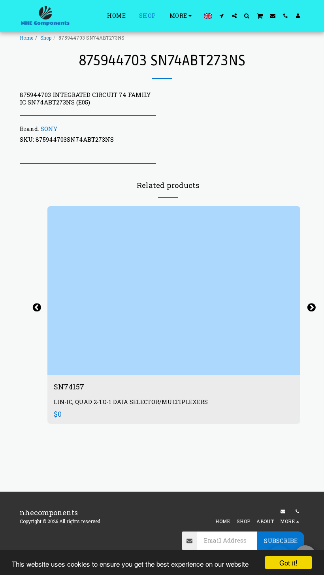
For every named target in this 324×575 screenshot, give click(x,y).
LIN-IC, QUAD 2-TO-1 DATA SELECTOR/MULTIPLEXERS (131, 402)
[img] (173, 290)
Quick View (173, 365)
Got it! (288, 562)
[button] (222, 16)
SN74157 (70, 386)
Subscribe (281, 541)
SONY (49, 129)
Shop (45, 37)
